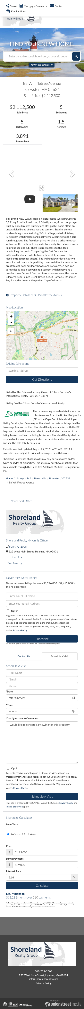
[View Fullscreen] (11, 331)
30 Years (15, 834)
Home (9, 478)
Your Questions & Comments (22, 718)
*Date (9, 691)
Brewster (54, 478)
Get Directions (42, 379)
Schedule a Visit (60, 656)
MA (29, 478)
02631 (66, 478)
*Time (9, 705)
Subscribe (42, 639)
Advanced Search (40, 65)
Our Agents (14, 563)
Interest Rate (13, 871)
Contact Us (14, 557)
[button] (76, 56)
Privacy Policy (20, 630)
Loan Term (12, 824)
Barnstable (40, 478)
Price (9, 846)
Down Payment (14, 858)
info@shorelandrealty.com (43, 978)
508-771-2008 (18, 546)
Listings (20, 478)
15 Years (31, 834)
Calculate (42, 885)
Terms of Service (14, 806)
